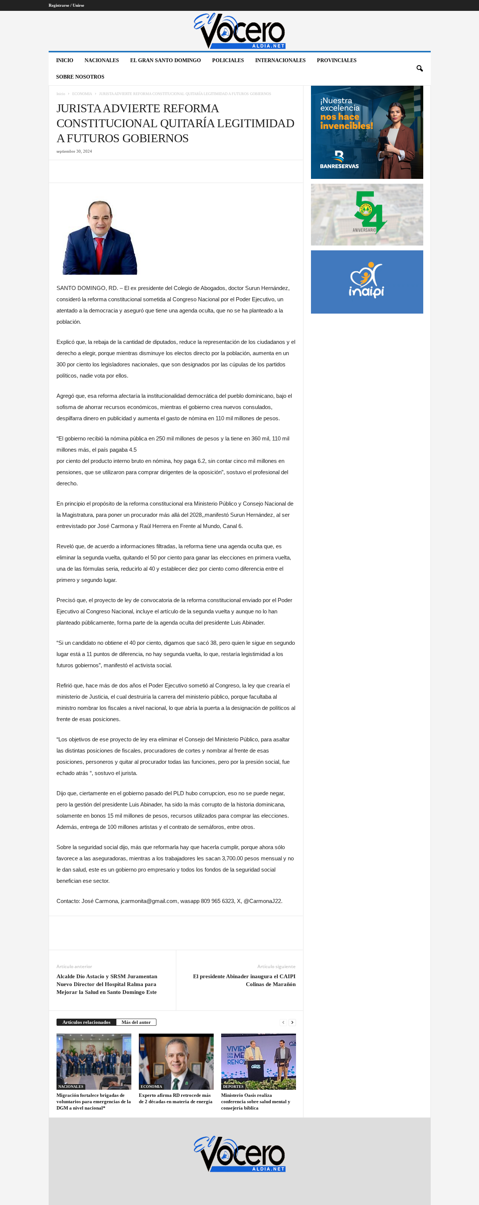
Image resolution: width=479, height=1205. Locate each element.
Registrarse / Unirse (66, 5)
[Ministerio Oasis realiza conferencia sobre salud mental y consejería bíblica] (258, 1062)
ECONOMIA (82, 94)
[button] (419, 69)
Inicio (64, 60)
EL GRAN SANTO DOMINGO (165, 60)
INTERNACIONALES (280, 60)
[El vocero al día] (240, 31)
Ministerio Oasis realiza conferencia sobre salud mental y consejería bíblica (255, 1101)
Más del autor (136, 1022)
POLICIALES (228, 60)
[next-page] (292, 1022)
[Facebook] (64, 171)
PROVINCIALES (337, 60)
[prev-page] (283, 1022)
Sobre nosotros (80, 77)
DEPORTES (233, 1086)
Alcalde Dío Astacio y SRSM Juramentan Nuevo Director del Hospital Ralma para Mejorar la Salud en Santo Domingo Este (107, 984)
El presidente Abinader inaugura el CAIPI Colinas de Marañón (244, 980)
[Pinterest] (98, 171)
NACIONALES (102, 60)
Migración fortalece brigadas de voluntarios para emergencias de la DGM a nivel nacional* (94, 1101)
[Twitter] (81, 171)
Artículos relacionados (86, 1022)
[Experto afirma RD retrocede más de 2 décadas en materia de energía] (176, 1062)
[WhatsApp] (115, 171)
